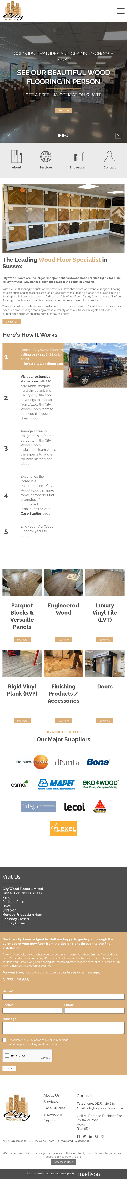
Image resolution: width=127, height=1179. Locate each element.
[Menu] (121, 11)
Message (10, 1019)
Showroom (52, 1114)
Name (7, 991)
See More (22, 639)
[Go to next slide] (118, 136)
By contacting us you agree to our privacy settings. (38, 1039)
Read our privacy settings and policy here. (33, 1044)
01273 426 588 (15, 979)
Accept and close (63, 1162)
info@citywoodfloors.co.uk (46, 364)
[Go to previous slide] (9, 136)
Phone (7, 1005)
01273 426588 (42, 354)
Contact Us (63, 107)
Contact (50, 1121)
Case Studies (54, 1108)
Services (50, 1101)
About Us (51, 1095)
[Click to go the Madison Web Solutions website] (89, 1173)
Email (69, 1005)
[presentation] (27, 1055)
